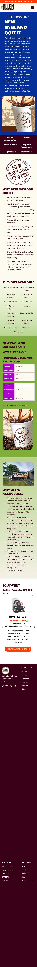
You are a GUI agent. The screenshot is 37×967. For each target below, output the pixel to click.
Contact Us (26, 152)
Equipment (10, 152)
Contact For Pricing (19, 621)
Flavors (26, 138)
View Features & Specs (18, 649)
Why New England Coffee (10, 139)
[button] (32, 7)
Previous (3, 627)
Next (34, 627)
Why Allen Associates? (26, 146)
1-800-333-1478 (9, 686)
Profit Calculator (10, 145)
